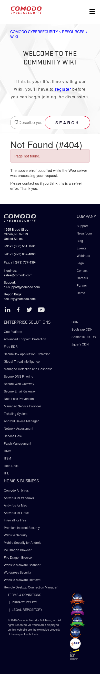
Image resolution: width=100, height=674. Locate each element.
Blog (80, 240)
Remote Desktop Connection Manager (30, 587)
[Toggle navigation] (92, 11)
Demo (81, 293)
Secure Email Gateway (20, 391)
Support (82, 225)
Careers (82, 278)
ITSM (7, 458)
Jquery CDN (80, 344)
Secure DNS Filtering (18, 376)
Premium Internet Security (22, 527)
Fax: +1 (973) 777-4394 (20, 262)
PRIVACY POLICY (24, 602)
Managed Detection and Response (28, 369)
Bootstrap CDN (82, 329)
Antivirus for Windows (19, 497)
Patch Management (17, 443)
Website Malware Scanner (22, 565)
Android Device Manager (21, 421)
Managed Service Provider (22, 406)
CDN (75, 322)
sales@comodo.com (18, 275)
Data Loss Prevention (19, 398)
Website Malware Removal (22, 579)
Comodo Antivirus (16, 490)
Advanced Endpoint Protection (25, 339)
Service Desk (13, 436)
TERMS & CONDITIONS (24, 594)
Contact (82, 270)
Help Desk (11, 465)
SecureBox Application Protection (27, 354)
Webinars (83, 255)
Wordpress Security (17, 572)
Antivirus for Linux (16, 512)
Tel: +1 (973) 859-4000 (20, 254)
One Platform (13, 331)
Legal (81, 263)
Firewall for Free (15, 520)
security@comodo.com (20, 298)
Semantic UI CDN (84, 336)
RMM (7, 450)
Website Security (15, 535)
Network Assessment (18, 428)
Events (81, 248)
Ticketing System (15, 413)
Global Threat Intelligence (22, 361)
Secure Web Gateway (19, 383)
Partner (82, 285)
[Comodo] (26, 11)
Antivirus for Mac (15, 505)
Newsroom (84, 233)
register (63, 89)
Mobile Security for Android (23, 542)
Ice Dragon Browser (18, 550)
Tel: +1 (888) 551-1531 (20, 246)
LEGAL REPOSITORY (27, 609)
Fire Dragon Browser (18, 557)
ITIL (6, 473)
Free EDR (11, 346)
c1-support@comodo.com (22, 287)
